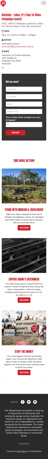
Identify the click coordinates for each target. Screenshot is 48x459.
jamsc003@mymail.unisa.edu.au (18, 46)
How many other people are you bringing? (23, 118)
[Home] (3, 3)
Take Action (24, 227)
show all (28, 295)
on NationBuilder (34, 451)
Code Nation (21, 451)
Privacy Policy (24, 444)
